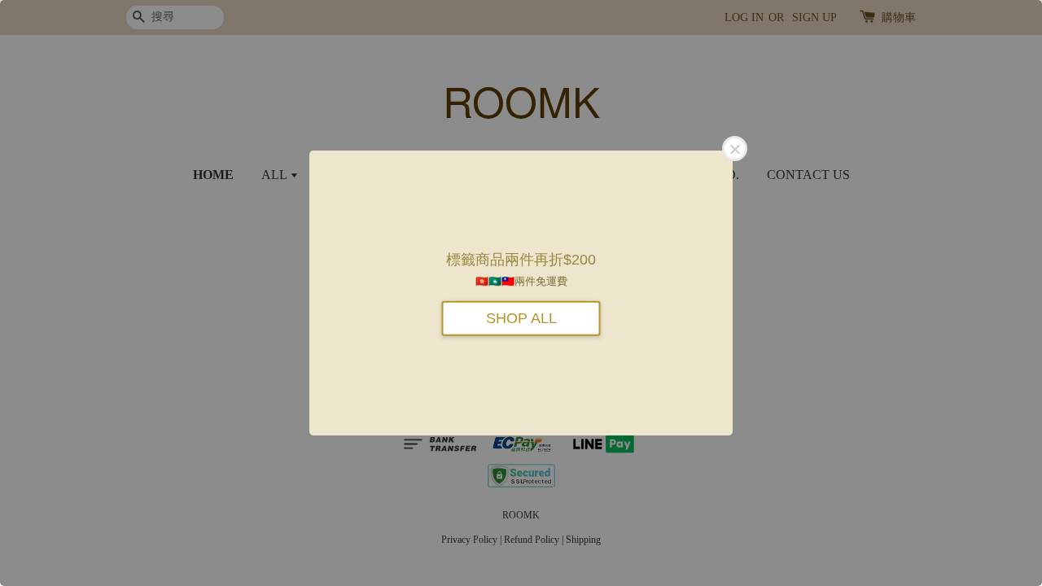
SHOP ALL (521, 317)
